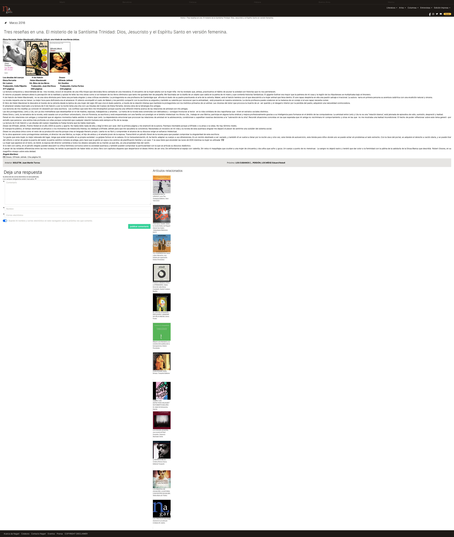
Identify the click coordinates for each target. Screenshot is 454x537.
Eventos (51, 534)
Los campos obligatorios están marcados (19, 179)
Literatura (391, 8)
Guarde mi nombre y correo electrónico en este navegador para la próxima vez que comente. (50, 221)
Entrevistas (425, 8)
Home (182, 18)
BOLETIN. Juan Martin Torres (26, 163)
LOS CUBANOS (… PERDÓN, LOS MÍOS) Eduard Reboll (260, 163)
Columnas (412, 8)
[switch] (5, 221)
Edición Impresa (441, 8)
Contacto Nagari (38, 534)
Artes (401, 8)
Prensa (60, 534)
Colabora (25, 534)
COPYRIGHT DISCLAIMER (76, 534)
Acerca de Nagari (11, 534)
